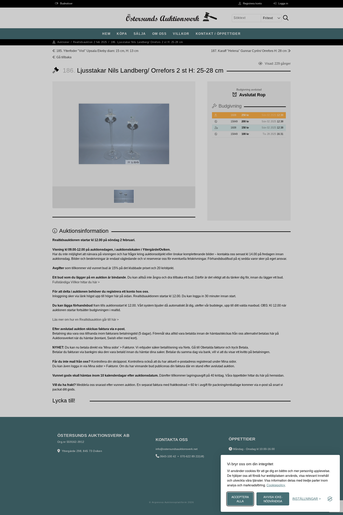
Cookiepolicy (276, 485)
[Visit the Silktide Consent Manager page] (329, 499)
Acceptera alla (240, 499)
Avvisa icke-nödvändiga (272, 499)
